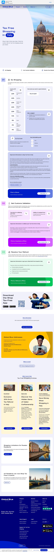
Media (44, 502)
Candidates (45, 504)
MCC (46, 256)
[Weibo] (47, 521)
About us (32, 7)
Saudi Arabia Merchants (24, 531)
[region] (27, 550)
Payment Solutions (34, 505)
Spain (21, 502)
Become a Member (23, 510)
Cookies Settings (36, 550)
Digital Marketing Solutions (36, 503)
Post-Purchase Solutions (35, 507)
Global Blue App (41, 256)
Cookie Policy (25, 550)
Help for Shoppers (23, 521)
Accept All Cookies (44, 550)
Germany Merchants (23, 532)
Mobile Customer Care (24, 512)
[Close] (0, 2)
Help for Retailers (23, 523)
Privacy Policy (33, 523)
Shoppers (18, 7)
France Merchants (23, 534)
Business (25, 7)
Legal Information (34, 521)
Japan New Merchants (24, 536)
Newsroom (33, 512)
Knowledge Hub (34, 510)
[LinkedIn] (44, 521)
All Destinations (22, 504)
